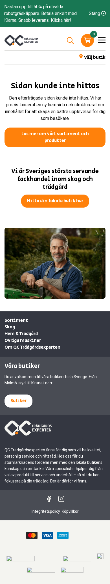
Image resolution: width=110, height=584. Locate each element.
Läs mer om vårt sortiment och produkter (55, 137)
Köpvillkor (70, 511)
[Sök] (70, 40)
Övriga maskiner (23, 340)
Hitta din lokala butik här (55, 201)
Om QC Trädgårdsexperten (32, 347)
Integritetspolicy (46, 511)
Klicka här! (61, 20)
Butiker (18, 401)
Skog (10, 327)
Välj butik (94, 57)
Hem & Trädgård (21, 334)
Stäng (95, 13)
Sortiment (16, 320)
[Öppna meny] (101, 40)
